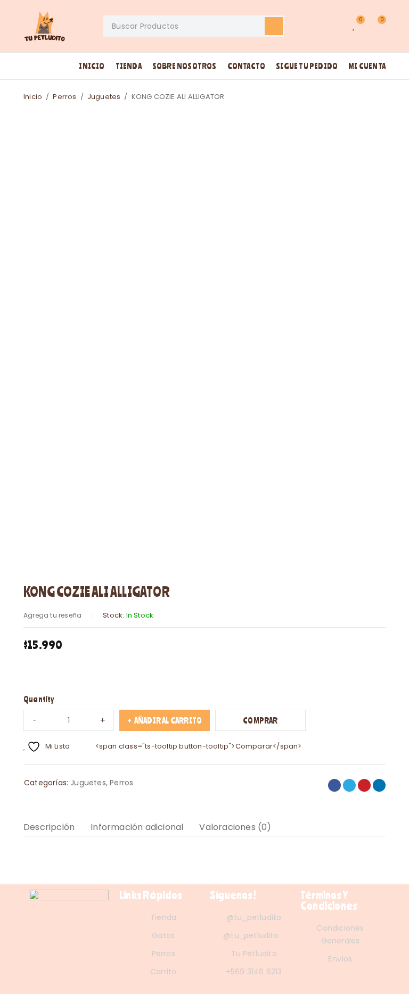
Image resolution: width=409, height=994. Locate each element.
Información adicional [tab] (137, 827)
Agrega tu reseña (52, 615)
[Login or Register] (332, 26)
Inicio (32, 97)
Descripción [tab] (49, 827)
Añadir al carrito (168, 720)
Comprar (260, 720)
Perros (64, 97)
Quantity (38, 699)
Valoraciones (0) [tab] (235, 827)
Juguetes (104, 97)
